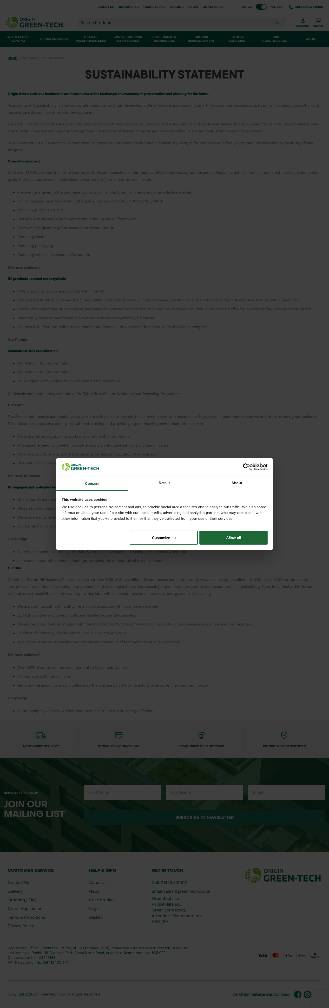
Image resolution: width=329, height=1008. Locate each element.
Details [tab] (165, 483)
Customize (161, 537)
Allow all (233, 537)
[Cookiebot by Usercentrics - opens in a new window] (246, 467)
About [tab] (236, 483)
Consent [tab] (92, 483)
